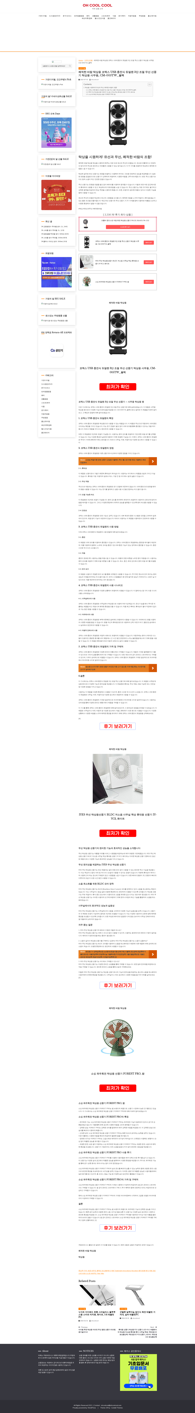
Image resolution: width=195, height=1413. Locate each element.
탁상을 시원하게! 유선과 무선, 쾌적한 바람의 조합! (101, 87)
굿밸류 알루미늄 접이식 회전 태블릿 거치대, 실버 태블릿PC (137, 1313)
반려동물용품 (79, 16)
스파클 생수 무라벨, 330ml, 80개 (55, 238)
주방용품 (142, 16)
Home (81, 60)
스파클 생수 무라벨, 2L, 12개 (53, 230)
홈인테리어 (112, 18)
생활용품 (95, 16)
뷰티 (88, 16)
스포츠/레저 (105, 16)
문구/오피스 (67, 16)
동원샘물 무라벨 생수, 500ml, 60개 (56, 234)
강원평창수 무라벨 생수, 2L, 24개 (55, 226)
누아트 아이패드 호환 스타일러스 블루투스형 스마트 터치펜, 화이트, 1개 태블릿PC (97, 1314)
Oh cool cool (97, 5)
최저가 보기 (149, 242)
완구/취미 (121, 16)
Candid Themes (117, 1408)
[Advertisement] (97, 36)
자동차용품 (132, 16)
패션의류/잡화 (87, 18)
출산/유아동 (152, 16)
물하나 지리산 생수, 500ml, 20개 (55, 241)
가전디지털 (42, 16)
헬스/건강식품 (100, 18)
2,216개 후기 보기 (125, 227)
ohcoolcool (95, 79)
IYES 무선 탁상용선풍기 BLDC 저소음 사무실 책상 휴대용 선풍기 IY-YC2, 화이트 (111, 92)
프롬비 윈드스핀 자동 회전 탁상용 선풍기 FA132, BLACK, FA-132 (125, 220)
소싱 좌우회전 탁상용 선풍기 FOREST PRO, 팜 (101, 94)
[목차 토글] (148, 84)
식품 (114, 16)
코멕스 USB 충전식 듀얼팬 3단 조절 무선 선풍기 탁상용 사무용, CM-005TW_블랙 (112, 90)
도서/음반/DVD (54, 16)
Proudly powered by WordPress (84, 1408)
